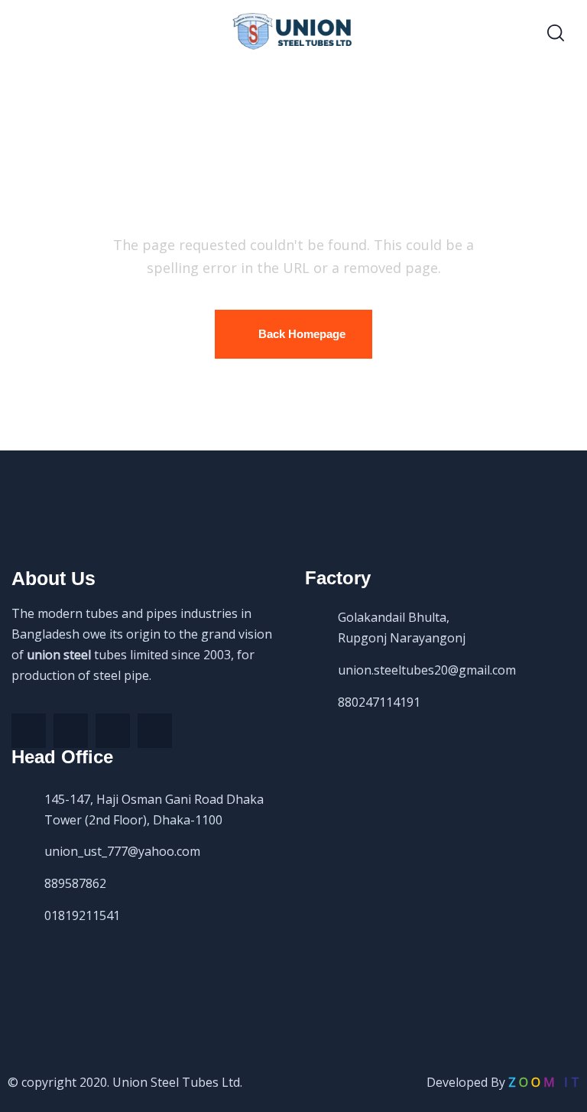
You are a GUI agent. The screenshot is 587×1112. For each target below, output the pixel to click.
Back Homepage (301, 333)
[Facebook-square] (28, 731)
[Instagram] (155, 731)
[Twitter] (71, 731)
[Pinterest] (113, 731)
